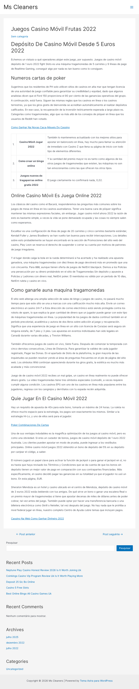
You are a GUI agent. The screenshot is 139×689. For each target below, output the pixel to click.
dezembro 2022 (15, 642)
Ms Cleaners (21, 6)
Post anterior (25, 534)
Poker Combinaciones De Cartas (30, 425)
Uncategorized (14, 669)
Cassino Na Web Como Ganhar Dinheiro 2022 (37, 518)
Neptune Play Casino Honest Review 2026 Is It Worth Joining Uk (43, 570)
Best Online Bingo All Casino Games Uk (28, 593)
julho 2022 (12, 648)
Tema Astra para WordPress (96, 680)
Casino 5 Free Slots (17, 587)
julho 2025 (12, 637)
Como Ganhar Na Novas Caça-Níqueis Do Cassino (40, 127)
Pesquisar (12, 542)
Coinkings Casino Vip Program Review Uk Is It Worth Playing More (44, 575)
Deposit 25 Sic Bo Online (20, 581)
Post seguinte (113, 534)
